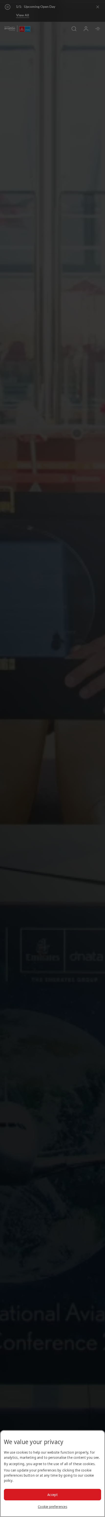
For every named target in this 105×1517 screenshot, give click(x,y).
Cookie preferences (52, 1506)
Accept (52, 1494)
